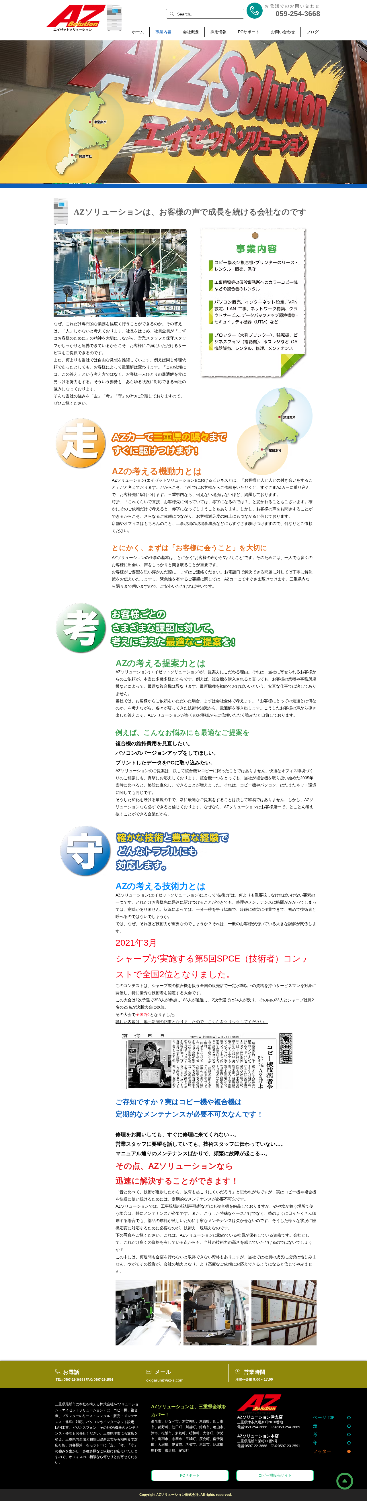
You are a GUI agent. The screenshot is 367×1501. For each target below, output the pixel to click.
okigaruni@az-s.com (165, 1380)
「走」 (96, 396)
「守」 (120, 396)
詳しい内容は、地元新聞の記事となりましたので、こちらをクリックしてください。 (192, 1021)
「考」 (108, 396)
